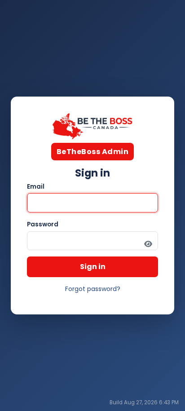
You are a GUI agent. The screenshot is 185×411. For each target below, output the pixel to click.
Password (42, 224)
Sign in (93, 266)
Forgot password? (92, 288)
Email (35, 186)
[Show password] (148, 244)
